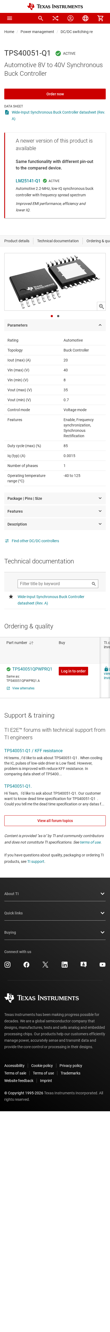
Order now (55, 94)
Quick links (13, 913)
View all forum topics (55, 821)
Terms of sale (15, 1073)
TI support (35, 861)
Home (9, 32)
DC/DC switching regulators (84, 32)
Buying (10, 932)
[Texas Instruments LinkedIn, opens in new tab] (64, 966)
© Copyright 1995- (23, 1093)
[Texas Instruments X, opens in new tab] (45, 966)
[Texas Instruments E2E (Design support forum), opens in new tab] (83, 966)
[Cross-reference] (55, 18)
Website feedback (18, 1080)
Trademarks (70, 1073)
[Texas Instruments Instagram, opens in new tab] (7, 966)
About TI (11, 894)
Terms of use (43, 1073)
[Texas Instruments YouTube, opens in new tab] (102, 966)
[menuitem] (40, 18)
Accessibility (14, 1065)
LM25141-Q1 (28, 180)
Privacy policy (71, 1065)
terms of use (90, 842)
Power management (37, 32)
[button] (9, 18)
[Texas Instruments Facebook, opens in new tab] (26, 966)
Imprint (46, 1080)
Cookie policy (42, 1065)
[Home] (55, 6)
